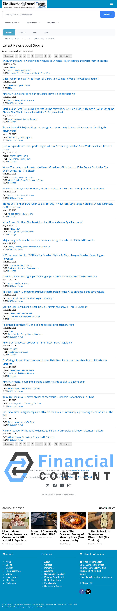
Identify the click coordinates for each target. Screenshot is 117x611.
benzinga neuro (14, 119)
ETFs (34, 32)
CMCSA (13, 156)
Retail (23, 100)
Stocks (22, 32)
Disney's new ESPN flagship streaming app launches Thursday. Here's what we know (50, 276)
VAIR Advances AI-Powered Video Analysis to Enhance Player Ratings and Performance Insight (55, 60)
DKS (21, 177)
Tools (46, 32)
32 (56, 56)
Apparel (30, 100)
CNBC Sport (20, 195)
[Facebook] (55, 485)
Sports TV (25, 283)
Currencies (26, 38)
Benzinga (33, 119)
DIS (18, 265)
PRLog (11, 88)
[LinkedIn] (62, 485)
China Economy (25, 403)
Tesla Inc (37, 403)
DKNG (12, 313)
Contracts (12, 268)
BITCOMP (14, 177)
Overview (9, 38)
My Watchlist (32, 22)
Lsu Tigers (18, 85)
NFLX (25, 156)
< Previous (8, 56)
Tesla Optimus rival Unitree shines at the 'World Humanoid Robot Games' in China (48, 397)
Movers (30, 373)
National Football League (30, 298)
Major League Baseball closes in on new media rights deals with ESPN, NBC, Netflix (49, 240)
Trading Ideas (25, 316)
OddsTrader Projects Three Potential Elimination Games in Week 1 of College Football (50, 78)
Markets (9, 32)
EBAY (26, 177)
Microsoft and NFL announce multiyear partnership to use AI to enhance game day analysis (53, 291)
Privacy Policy (67, 477)
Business (30, 195)
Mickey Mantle (14, 180)
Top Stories (13, 316)
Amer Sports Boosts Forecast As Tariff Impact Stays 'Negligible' (38, 342)
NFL (30, 313)
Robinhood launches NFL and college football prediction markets (38, 324)
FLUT (18, 313)
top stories (12, 352)
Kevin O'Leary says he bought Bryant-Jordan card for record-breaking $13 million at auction (54, 188)
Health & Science (47, 437)
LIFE (11, 331)
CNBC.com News (15, 103)
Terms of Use (61, 604)
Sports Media (13, 334)
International (38, 38)
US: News (36, 388)
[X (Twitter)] (48, 485)
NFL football (13, 298)
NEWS (12, 67)
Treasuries (50, 38)
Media (22, 137)
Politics (11, 214)
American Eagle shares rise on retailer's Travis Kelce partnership (39, 93)
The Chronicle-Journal (21, 604)
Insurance (19, 422)
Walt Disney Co (43, 246)
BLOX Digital (41, 607)
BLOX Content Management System (21, 607)
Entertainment (33, 268)
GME (31, 177)
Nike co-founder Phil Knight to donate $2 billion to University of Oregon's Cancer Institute (53, 430)
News (17, 38)
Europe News (13, 388)
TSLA (18, 229)
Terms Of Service (86, 477)
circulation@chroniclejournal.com (96, 576)
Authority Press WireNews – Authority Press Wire (29, 73)
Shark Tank (25, 180)
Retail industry (14, 100)
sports (21, 352)
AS (11, 349)
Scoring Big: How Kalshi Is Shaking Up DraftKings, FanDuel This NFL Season (45, 306)
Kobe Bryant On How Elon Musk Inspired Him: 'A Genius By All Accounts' (43, 222)
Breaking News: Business (25, 246)
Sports (10, 70)
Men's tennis (13, 137)
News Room (26, 70)
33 (61, 56)
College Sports (27, 334)
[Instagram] (69, 485)
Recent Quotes (11, 22)
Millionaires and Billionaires (20, 437)
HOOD (25, 313)
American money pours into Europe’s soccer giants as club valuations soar (44, 381)
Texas (10, 85)
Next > (68, 56)
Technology (48, 298)
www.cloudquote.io (80, 470)
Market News (19, 159)
